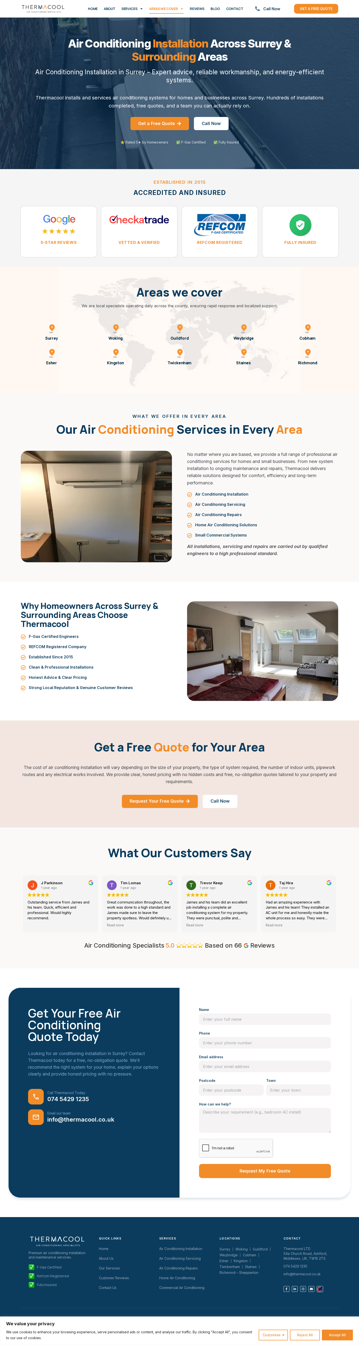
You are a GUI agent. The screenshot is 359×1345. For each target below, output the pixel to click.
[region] (179, 1330)
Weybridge (243, 338)
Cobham (307, 338)
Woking (115, 338)
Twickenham (179, 362)
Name (204, 1010)
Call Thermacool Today (66, 1093)
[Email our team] (36, 1117)
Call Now (271, 8)
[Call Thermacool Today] (36, 1097)
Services (129, 8)
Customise (272, 1335)
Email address (211, 1057)
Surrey (51, 338)
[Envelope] (311, 1289)
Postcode (207, 1080)
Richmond (307, 362)
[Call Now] (257, 9)
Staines (243, 362)
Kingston (115, 362)
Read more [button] (36, 925)
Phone (204, 1033)
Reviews (197, 8)
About (109, 8)
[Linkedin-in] (295, 1289)
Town (271, 1080)
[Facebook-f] (286, 1289)
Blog (215, 8)
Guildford (179, 338)
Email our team (59, 1113)
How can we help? (215, 1104)
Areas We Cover (163, 8)
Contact (234, 8)
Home (93, 8)
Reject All (305, 1335)
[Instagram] (303, 1289)
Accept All (337, 1335)
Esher (51, 362)
